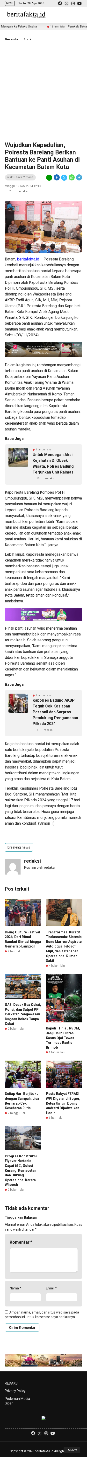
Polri (27, 39)
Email (51, 1288)
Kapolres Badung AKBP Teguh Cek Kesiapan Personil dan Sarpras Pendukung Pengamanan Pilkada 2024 (55, 712)
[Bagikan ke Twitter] (64, 177)
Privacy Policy (15, 1391)
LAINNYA (71, 1450)
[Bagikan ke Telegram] (78, 177)
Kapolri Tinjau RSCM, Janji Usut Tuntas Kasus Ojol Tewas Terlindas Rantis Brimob (63, 1037)
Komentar (21, 1242)
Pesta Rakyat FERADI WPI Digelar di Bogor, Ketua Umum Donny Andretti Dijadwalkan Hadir (63, 1103)
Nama (15, 1288)
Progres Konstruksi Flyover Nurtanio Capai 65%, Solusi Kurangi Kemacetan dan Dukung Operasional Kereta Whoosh (21, 1170)
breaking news (18, 847)
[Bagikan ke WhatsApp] (71, 177)
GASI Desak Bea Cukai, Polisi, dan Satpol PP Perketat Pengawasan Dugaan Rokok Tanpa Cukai (23, 1014)
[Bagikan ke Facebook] (56, 177)
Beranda (11, 39)
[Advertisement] (43, 90)
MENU (9, 3)
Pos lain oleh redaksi (39, 867)
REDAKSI (11, 1383)
